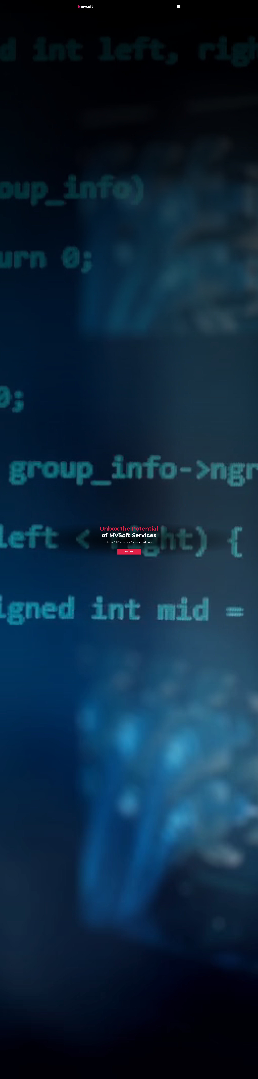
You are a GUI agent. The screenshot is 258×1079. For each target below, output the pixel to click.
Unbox (129, 551)
